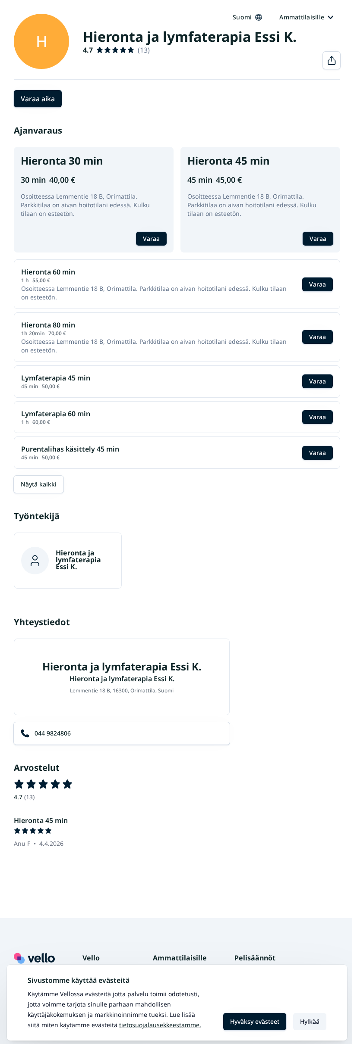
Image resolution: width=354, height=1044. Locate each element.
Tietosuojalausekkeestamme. (160, 1025)
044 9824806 (53, 733)
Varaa (151, 238)
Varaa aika (38, 98)
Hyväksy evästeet (254, 1021)
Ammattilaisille (301, 17)
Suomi (242, 17)
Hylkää (309, 1021)
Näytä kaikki (39, 484)
